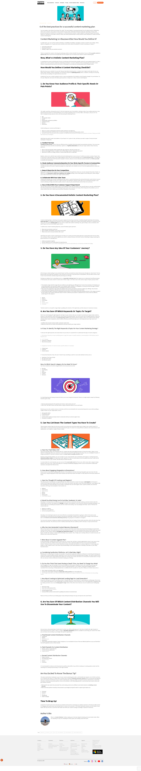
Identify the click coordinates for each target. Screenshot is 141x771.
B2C (51, 732)
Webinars (83, 745)
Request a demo (85, 750)
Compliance (72, 750)
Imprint (94, 744)
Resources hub (84, 743)
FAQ (82, 747)
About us (39, 743)
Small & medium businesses (53, 745)
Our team (39, 745)
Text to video (61, 745)
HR (71, 747)
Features (61, 743)
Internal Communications (75, 745)
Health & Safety (73, 751)
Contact (83, 749)
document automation (69, 630)
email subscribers (44, 221)
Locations (39, 747)
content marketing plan (77, 732)
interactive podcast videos (47, 458)
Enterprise (50, 743)
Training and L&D (73, 743)
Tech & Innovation (73, 749)
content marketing (68, 732)
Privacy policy (95, 743)
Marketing (42, 732)
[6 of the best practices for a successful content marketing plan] (70, 13)
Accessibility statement (97, 747)
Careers (38, 746)
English (66, 764)
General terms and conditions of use (96, 741)
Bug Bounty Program (85, 751)
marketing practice (76, 72)
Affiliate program (40, 749)
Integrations (84, 746)
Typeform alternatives (72, 145)
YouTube (61, 503)
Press (38, 750)
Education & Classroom (52, 746)
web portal (61, 570)
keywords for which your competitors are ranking (59, 173)
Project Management (74, 753)
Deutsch (71, 764)
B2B (54, 732)
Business (47, 732)
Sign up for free (100, 2)
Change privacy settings (97, 745)
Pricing (60, 746)
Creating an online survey (46, 144)
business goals (54, 222)
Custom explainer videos (64, 747)
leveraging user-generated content (65, 531)
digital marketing (60, 732)
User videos (50, 747)
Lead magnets (87, 481)
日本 (76, 764)
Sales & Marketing (73, 746)
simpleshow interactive (63, 749)
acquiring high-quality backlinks (65, 571)
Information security (63, 750)
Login (95, 2)
